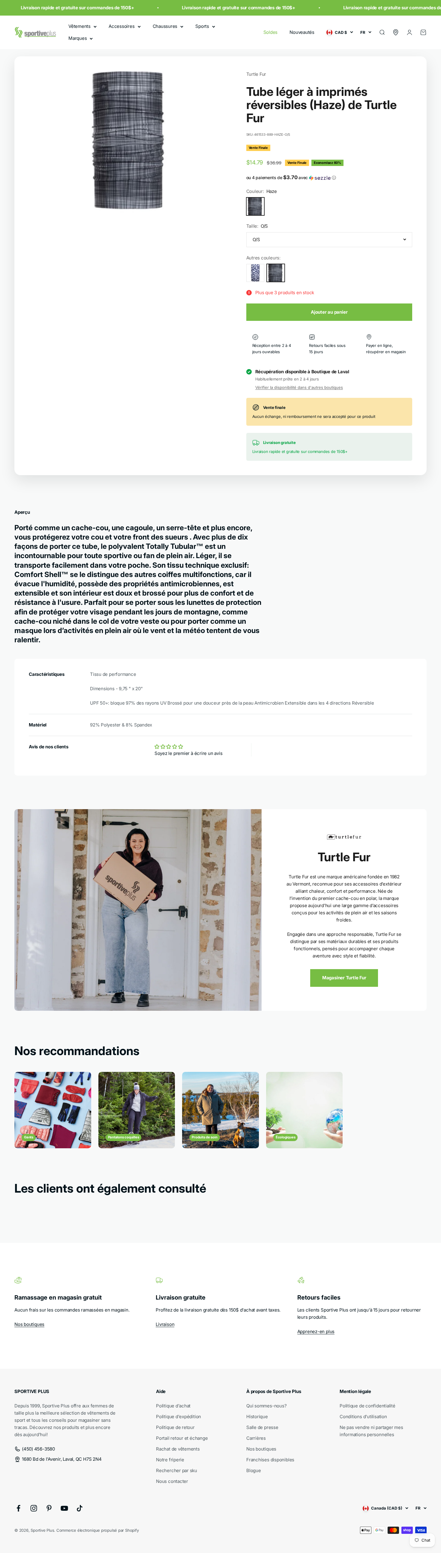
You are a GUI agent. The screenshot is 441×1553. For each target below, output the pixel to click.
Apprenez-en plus (315, 1331)
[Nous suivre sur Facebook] (18, 1508)
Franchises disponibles (270, 1460)
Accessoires (122, 26)
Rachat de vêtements (178, 1449)
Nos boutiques (29, 1324)
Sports (202, 26)
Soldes (270, 32)
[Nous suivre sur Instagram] (34, 1508)
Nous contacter (172, 1481)
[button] (329, 178)
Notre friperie (170, 1460)
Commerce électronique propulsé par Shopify (97, 1530)
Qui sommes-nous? (266, 1406)
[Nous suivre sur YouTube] (64, 1508)
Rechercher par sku (176, 1470)
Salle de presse (262, 1427)
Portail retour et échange (182, 1438)
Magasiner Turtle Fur (344, 978)
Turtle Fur (256, 74)
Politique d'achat (173, 1406)
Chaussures (165, 26)
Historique (257, 1416)
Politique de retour (175, 1427)
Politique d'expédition (178, 1416)
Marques (77, 38)
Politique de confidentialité (367, 1406)
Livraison (165, 1324)
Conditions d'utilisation (363, 1416)
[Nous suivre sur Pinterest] (49, 1508)
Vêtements (79, 26)
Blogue (253, 1470)
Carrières (256, 1438)
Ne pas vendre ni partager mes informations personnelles (371, 1430)
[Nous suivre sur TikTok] (80, 1508)
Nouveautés (302, 32)
